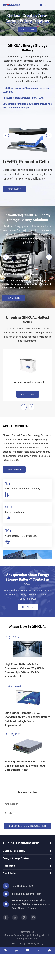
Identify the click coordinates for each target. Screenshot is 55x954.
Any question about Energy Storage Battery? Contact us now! (27, 579)
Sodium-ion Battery (18, 161)
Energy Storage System (16, 858)
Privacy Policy (35, 943)
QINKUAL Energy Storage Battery (27, 47)
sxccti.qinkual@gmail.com (26, 893)
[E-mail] (27, 950)
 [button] (5, 135)
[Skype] (5, 950)
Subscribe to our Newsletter (27, 825)
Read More (14, 193)
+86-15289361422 (22, 885)
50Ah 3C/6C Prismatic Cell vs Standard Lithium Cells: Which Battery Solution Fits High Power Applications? (27, 719)
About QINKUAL (16, 426)
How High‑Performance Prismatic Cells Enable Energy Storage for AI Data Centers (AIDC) (25, 765)
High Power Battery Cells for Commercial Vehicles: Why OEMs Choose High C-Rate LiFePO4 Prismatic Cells (24, 670)
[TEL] (38, 950)
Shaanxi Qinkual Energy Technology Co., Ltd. (27, 935)
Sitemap (16, 943)
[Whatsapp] (16, 950)
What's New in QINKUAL (27, 626)
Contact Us (27, 606)
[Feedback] (49, 950)
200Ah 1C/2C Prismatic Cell (27, 382)
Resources (9, 865)
